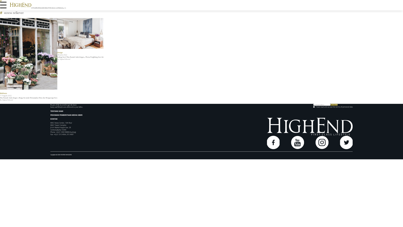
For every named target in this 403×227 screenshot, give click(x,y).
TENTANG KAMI (56, 111)
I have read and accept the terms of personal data (334, 107)
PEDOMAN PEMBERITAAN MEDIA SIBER (66, 115)
